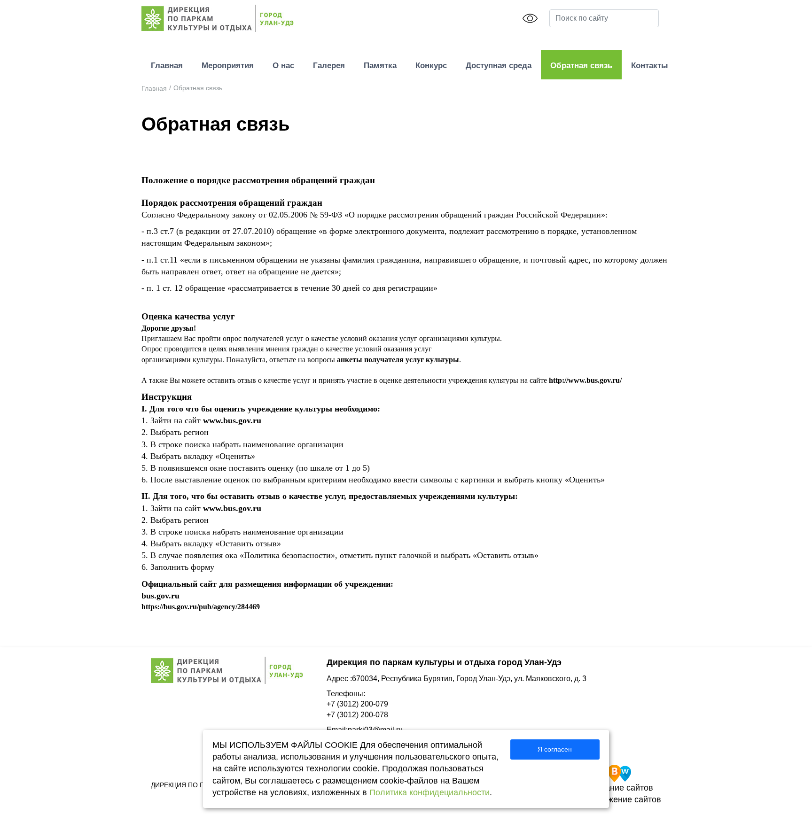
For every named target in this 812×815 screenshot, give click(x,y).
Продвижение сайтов (619, 799)
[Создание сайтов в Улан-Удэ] (619, 772)
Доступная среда (498, 65)
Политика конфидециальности (429, 792)
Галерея (329, 65)
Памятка (380, 65)
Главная (167, 65)
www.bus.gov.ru (232, 420)
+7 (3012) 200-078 (357, 715)
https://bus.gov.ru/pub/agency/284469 (200, 607)
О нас (283, 65)
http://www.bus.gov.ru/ (585, 380)
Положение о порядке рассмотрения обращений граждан (258, 180)
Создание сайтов (619, 787)
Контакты (649, 65)
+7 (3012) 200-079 (357, 704)
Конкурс (431, 65)
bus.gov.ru (160, 595)
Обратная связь (581, 65)
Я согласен (555, 749)
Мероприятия (228, 65)
